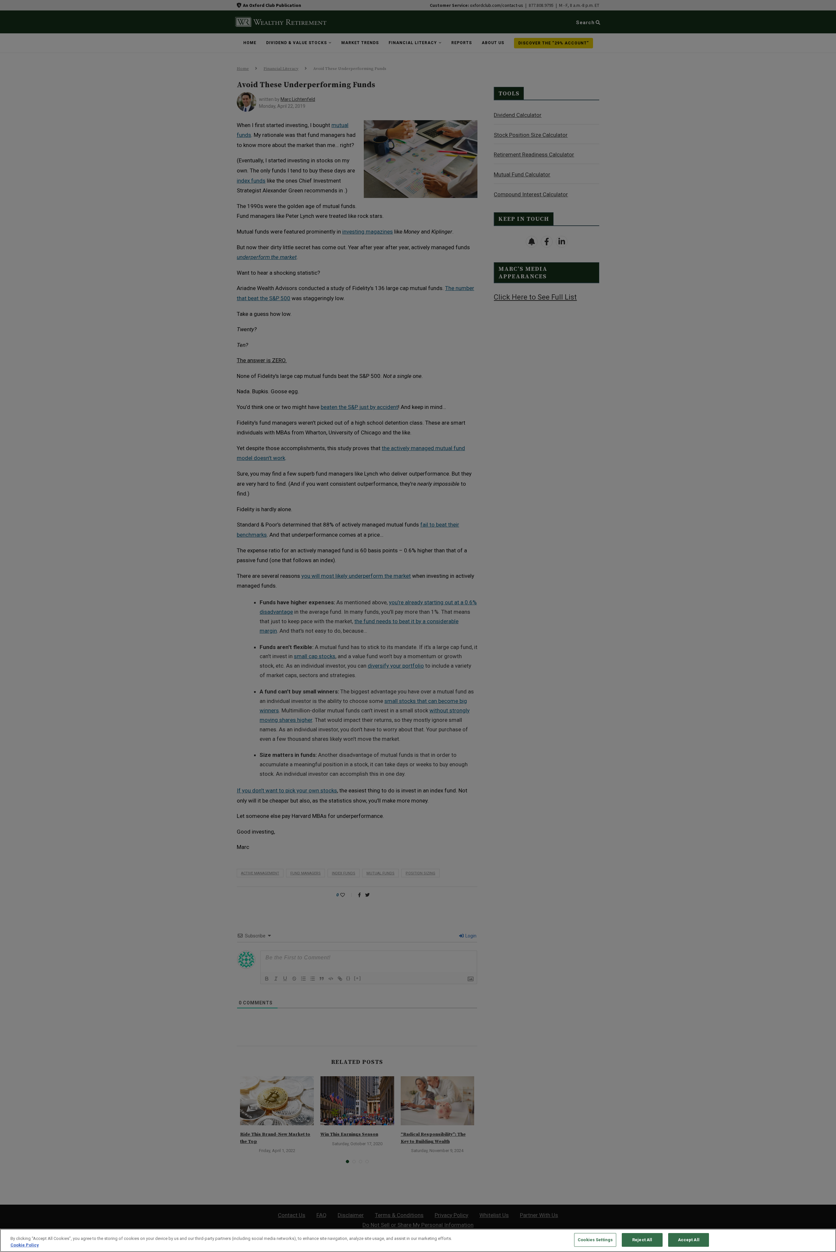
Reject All (642, 1239)
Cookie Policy (24, 1245)
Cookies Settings (595, 1239)
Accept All (688, 1239)
